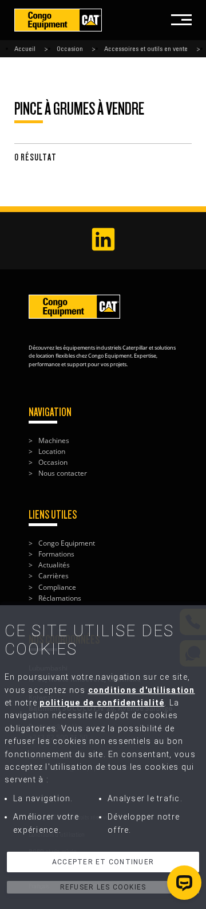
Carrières (53, 576)
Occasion (70, 48)
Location (51, 451)
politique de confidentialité (101, 702)
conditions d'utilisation (141, 690)
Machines (53, 440)
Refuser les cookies (103, 887)
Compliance (57, 587)
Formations (56, 554)
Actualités (54, 565)
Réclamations (59, 598)
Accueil (24, 48)
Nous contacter (62, 473)
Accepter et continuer (103, 862)
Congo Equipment (66, 543)
